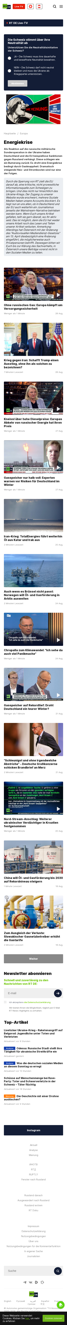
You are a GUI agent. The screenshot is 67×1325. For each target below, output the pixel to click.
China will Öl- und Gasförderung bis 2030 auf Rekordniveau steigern (33, 879)
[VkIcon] (30, 1282)
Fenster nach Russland (33, 1179)
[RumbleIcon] (36, 1282)
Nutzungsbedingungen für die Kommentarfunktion (33, 1246)
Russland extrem (33, 1205)
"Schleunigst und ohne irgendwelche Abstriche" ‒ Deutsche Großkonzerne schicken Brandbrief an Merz (30, 764)
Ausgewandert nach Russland (33, 1200)
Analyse (33, 1150)
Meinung (33, 1155)
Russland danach (33, 1195)
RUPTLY (33, 1174)
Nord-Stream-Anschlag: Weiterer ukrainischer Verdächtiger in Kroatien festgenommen (31, 822)
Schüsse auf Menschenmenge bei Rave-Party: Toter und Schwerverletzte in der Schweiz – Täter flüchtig (30, 1081)
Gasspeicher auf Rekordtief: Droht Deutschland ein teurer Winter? (29, 707)
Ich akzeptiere (30, 1002)
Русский (20, 1301)
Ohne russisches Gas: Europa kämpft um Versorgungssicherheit (33, 306)
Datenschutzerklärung (34, 1231)
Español (45, 1301)
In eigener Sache (33, 1251)
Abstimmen (17, 83)
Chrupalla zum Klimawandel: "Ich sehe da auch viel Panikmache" (33, 651)
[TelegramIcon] (24, 1282)
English (7, 1301)
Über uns (33, 1241)
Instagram (33, 1130)
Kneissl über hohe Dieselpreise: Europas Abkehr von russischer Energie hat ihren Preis (33, 422)
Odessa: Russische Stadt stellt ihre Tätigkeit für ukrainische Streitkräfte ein (33, 1050)
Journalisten (33, 1256)
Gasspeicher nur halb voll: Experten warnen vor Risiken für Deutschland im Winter (32, 481)
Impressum (33, 1226)
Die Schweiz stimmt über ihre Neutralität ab (29, 41)
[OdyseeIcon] (42, 1282)
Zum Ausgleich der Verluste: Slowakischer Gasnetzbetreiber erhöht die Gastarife (32, 936)
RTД (33, 1169)
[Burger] (61, 6)
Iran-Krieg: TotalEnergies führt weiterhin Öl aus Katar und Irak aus (33, 538)
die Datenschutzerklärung (37, 1002)
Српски (31, 1304)
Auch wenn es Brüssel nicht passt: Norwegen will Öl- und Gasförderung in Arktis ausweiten (32, 595)
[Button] (58, 993)
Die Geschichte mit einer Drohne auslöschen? (31, 1098)
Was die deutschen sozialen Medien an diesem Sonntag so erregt (33, 1065)
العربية (33, 1301)
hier (27, 1318)
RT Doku (33, 1210)
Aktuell (33, 1145)
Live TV (19, 6)
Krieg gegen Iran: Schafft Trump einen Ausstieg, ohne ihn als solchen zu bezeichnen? (31, 363)
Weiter (33, 958)
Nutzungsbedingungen (33, 1236)
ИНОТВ (33, 1164)
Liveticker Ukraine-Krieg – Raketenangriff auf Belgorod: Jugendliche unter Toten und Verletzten (33, 1033)
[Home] (7, 6)
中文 (42, 1304)
